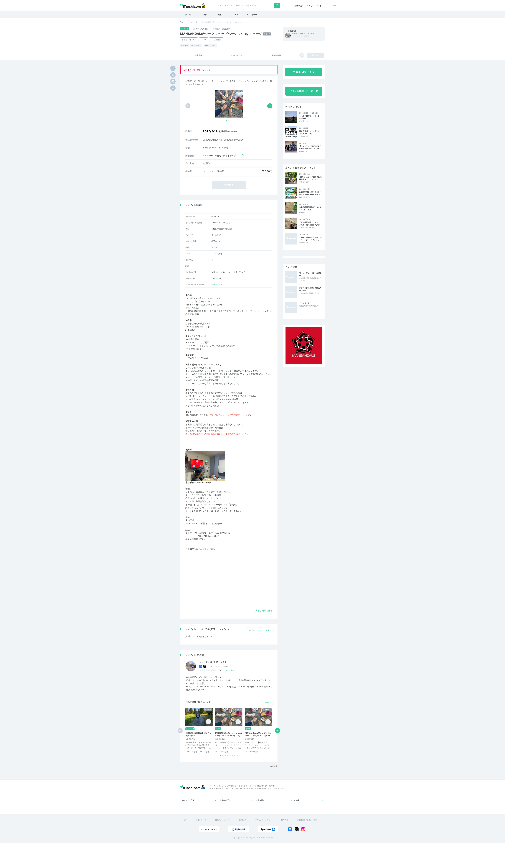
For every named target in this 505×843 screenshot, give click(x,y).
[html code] (173, 88)
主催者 (204, 14)
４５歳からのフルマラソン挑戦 (200, 548)
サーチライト (304, 303)
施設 (219, 14)
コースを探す (295, 800)
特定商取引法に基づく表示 (307, 820)
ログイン (319, 5)
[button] (226, 120)
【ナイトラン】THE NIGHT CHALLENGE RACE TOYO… (310, 147)
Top (181, 22)
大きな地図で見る (263, 610)
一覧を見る (267, 702)
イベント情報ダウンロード (304, 91)
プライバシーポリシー (263, 820)
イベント (188, 14)
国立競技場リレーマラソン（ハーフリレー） (309, 132)
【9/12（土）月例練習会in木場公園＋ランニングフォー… (310, 178)
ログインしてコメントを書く (260, 630)
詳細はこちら (217, 284)
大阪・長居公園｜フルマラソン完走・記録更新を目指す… (310, 223)
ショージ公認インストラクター (303, 34)
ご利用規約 (242, 820)
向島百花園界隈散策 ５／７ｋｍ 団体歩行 (310, 208)
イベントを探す (187, 800)
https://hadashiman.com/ (219, 666)
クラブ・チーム (251, 14)
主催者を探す (225, 800)
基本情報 (198, 55)
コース (235, 14)
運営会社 (284, 820)
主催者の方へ (298, 5)
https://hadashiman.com (221, 229)
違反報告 (273, 766)
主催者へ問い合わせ (303, 72)
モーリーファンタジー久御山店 (310, 274)
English (333, 5)
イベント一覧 (192, 22)
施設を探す (260, 800)
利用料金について (222, 820)
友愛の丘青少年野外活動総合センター (310, 289)
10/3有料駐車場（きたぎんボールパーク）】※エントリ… (310, 238)
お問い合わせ (201, 820)
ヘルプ (310, 5)
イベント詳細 (236, 55)
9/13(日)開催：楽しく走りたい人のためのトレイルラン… (310, 193)
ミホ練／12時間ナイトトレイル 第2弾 (310, 117)
